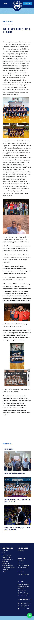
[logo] (17, 1)
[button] (29, 615)
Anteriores (7, 21)
